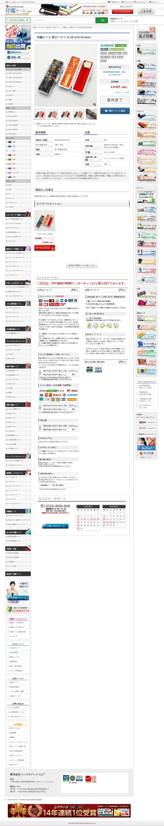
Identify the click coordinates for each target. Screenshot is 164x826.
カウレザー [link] (12, 241)
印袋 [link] (9, 100)
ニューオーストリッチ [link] (15, 270)
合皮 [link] (9, 189)
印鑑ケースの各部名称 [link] (17, 632)
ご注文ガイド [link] (14, 648)
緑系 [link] (13, 159)
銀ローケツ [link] (12, 413)
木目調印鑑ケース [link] (14, 333)
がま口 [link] (10, 86)
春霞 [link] (9, 392)
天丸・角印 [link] (12, 91)
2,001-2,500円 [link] (13, 129)
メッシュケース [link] (13, 312)
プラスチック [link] (12, 202)
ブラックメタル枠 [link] (14, 223)
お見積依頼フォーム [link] (16, 712)
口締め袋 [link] (11, 562)
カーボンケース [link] (13, 228)
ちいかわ (124, 21)
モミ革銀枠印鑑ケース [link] (15, 219)
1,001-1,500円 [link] (13, 121)
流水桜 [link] (10, 388)
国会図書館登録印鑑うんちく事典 (145, 387)
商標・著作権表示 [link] (15, 666)
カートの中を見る (122, 12)
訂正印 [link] (10, 95)
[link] (44, 231)
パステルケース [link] (13, 266)
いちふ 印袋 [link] (12, 566)
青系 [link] (13, 146)
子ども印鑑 (133, 21)
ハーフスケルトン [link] (14, 503)
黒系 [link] (13, 142)
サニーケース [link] (12, 262)
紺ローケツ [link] (12, 427)
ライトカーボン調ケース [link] (16, 253)
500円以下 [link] (11, 112)
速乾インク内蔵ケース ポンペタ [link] (18, 520)
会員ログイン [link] (14, 682)
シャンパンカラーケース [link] (16, 257)
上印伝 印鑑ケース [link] (14, 440)
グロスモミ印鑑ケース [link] (15, 461)
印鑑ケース (114, 21)
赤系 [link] (13, 155)
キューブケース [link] (13, 317)
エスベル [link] (11, 481)
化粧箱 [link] (10, 104)
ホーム (153, 2)
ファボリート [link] (12, 275)
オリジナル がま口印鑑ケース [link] (18, 287)
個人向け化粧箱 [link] (13, 553)
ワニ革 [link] (10, 354)
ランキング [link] (13, 636)
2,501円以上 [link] (12, 134)
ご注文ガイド (115, 2)
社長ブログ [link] (13, 765)
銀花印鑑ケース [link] (13, 370)
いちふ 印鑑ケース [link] (14, 409)
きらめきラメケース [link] (15, 465)
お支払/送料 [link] (13, 652)
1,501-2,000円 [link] (13, 125)
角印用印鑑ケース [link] (14, 536)
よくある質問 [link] (14, 707)
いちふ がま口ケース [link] (15, 296)
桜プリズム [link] (12, 384)
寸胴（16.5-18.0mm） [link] (15, 82)
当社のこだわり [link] (15, 728)
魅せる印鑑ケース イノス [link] (16, 524)
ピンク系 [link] (15, 173)
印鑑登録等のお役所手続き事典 (145, 393)
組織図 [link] (11, 737)
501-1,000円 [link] (12, 116)
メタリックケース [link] (14, 486)
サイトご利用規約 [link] (15, 671)
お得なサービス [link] (15, 696)
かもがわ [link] (11, 431)
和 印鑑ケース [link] (13, 449)
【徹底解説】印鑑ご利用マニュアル (145, 400)
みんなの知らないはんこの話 (145, 407)
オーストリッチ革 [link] (14, 350)
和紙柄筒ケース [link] (13, 435)
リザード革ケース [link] (14, 345)
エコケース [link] (12, 499)
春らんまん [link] (12, 397)
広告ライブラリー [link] (15, 755)
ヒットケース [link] (12, 490)
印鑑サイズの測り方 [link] (16, 627)
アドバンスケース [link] (14, 308)
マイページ (128, 2)
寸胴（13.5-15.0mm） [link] (15, 78)
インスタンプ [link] (12, 477)
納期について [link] (14, 657)
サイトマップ (140, 2)
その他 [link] (10, 207)
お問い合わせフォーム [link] (17, 717)
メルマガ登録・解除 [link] (16, 691)
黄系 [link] (13, 164)
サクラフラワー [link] (13, 379)
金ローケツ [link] (12, 418)
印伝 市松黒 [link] (12, 444)
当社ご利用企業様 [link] (15, 751)
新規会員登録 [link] (14, 687)
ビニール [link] (11, 198)
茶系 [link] (13, 177)
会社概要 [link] (12, 733)
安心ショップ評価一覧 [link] (17, 746)
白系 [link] (13, 151)
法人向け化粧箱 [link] (13, 557)
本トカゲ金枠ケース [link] (15, 237)
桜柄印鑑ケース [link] (13, 375)
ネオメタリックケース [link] (15, 321)
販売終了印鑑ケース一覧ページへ (82, 265)
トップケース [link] (12, 495)
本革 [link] (9, 185)
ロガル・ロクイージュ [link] (15, 515)
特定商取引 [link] (13, 661)
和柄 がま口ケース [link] (14, 291)
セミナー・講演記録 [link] (16, 760)
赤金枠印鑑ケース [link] (14, 232)
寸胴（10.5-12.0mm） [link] (15, 73)
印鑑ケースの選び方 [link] (16, 623)
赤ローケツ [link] (12, 422)
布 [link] (9, 194)
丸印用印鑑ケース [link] (14, 541)
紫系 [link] (13, 168)
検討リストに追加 (117, 111)
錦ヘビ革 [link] (11, 358)
